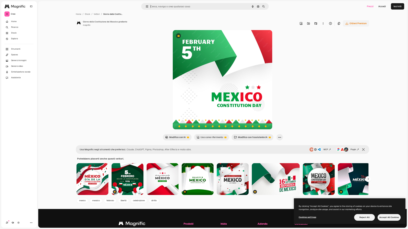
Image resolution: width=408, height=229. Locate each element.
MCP (326, 149)
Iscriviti (397, 6)
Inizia (224, 223)
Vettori (97, 14)
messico (96, 200)
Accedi (382, 6)
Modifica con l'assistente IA (250, 138)
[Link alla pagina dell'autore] (79, 23)
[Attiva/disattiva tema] (18, 222)
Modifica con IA (175, 138)
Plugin (353, 149)
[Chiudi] (363, 149)
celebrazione (139, 200)
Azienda (262, 223)
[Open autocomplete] (145, 6)
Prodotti (188, 223)
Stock (87, 14)
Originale (194, 36)
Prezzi (370, 6)
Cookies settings (307, 217)
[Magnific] (132, 224)
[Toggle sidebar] (31, 6)
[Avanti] (368, 179)
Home (78, 14)
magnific (87, 25)
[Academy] (12, 222)
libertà (123, 200)
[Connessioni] (7, 222)
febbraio (110, 200)
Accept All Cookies (389, 217)
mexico (82, 200)
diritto (154, 200)
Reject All (364, 217)
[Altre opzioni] (323, 23)
